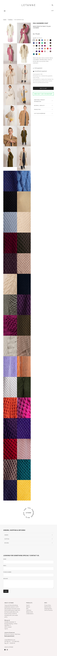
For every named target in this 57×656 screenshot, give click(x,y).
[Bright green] (42, 43)
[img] (52, 5)
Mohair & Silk (29, 612)
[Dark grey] (39, 46)
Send (5, 591)
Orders (6, 535)
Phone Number (7, 572)
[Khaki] (50, 46)
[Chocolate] (50, 43)
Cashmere (28, 610)
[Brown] (45, 43)
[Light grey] (36, 48)
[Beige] (45, 40)
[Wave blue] (36, 54)
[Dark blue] (36, 46)
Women (28, 607)
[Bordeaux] (39, 43)
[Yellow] (39, 54)
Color (34, 38)
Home (4, 19)
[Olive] (39, 40)
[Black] (50, 40)
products (10, 19)
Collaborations (29, 613)
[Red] (42, 51)
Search (28, 605)
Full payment (38, 68)
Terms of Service (48, 610)
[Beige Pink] (48, 40)
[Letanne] (28, 5)
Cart (52, 10)
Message (5, 578)
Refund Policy (47, 607)
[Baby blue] (42, 40)
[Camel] (36, 40)
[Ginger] (48, 46)
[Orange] (48, 48)
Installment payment (41, 71)
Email (4, 565)
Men (27, 608)
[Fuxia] (45, 46)
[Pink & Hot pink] (34, 51)
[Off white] (34, 40)
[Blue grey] (36, 43)
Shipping (6, 539)
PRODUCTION (37, 109)
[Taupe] (50, 51)
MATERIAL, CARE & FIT (39, 105)
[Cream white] (34, 46)
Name (4, 559)
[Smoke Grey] (48, 51)
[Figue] (42, 46)
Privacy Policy (47, 605)
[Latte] (34, 48)
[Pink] (50, 48)
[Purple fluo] (39, 51)
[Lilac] (42, 48)
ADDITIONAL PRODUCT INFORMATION (39, 100)
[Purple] (36, 51)
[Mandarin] (45, 48)
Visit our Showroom (39, 113)
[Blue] (34, 43)
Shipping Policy (48, 608)
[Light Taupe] (39, 48)
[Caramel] (48, 43)
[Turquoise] (34, 54)
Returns (6, 543)
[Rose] (45, 51)
